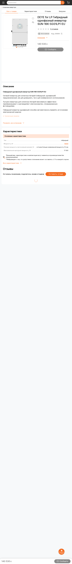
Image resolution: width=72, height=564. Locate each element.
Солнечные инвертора (9, 7)
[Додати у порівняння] (33, 22)
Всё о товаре (11, 11)
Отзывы (48, 11)
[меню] (3, 2)
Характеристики (30, 11)
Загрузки (62, 11)
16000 (66, 144)
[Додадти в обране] (33, 18)
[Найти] (62, 2)
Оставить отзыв (56, 174)
